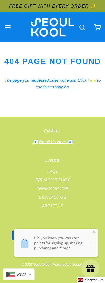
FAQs (52, 171)
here (92, 80)
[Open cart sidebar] (97, 27)
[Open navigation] (7, 27)
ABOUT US (52, 205)
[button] (91, 280)
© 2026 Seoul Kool (36, 265)
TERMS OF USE (52, 188)
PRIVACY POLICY (52, 180)
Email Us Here (53, 141)
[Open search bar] (82, 27)
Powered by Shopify (68, 265)
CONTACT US (52, 197)
